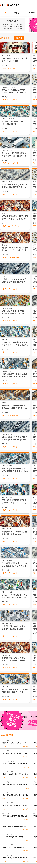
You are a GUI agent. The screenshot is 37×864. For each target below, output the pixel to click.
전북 (5, 28)
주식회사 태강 (5, 824)
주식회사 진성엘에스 (7, 740)
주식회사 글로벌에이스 (8, 761)
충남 (21, 26)
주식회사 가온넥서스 (7, 834)
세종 (11, 26)
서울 (4, 24)
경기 (8, 24)
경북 (11, 28)
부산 (14, 24)
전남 (8, 28)
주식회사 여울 (5, 782)
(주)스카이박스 (6, 792)
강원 (14, 26)
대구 (17, 24)
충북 (17, 26)
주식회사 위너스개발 (7, 771)
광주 (21, 24)
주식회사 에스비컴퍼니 (8, 844)
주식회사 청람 (5, 750)
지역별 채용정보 (12, 21)
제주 (18, 28)
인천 (11, 24)
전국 (21, 28)
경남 (14, 28)
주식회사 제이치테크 (7, 803)
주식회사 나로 (5, 813)
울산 (8, 26)
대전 (4, 26)
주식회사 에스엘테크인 (8, 855)
